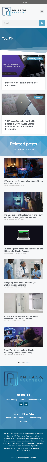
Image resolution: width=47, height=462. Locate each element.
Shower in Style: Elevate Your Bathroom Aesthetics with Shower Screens (21, 317)
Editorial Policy (35, 418)
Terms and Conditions (15, 418)
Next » (28, 362)
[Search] (42, 23)
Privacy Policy (28, 414)
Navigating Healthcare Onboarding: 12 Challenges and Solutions (20, 283)
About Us (23, 421)
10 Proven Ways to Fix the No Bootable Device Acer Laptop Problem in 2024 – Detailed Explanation (20, 125)
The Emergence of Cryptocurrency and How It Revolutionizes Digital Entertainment (23, 216)
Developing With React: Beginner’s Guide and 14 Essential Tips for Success (23, 250)
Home (15, 414)
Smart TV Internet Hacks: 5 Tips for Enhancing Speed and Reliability (19, 351)
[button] (42, 11)
